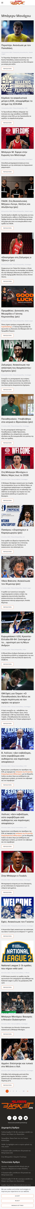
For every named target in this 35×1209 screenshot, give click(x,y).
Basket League (29, 211)
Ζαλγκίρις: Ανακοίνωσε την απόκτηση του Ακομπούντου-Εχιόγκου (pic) (16, 367)
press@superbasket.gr (21, 1122)
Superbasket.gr (6, 327)
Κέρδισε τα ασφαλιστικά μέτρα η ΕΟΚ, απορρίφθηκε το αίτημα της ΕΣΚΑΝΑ (16, 101)
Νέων (24, 649)
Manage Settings (17, 1205)
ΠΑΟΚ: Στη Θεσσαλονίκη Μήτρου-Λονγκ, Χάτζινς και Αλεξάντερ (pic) (15, 204)
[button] (2, 2)
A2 (23, 537)
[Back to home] (17, 2)
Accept (17, 1196)
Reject (17, 1200)
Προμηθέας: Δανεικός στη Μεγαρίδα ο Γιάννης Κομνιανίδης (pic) (15, 313)
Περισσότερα (7, 68)
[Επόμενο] (27, 1091)
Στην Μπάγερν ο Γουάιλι (14, 875)
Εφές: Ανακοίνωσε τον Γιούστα (17, 921)
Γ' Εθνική (26, 972)
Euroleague (29, 159)
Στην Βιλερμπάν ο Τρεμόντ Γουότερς (13, 1157)
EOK (26, 108)
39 (23, 1091)
